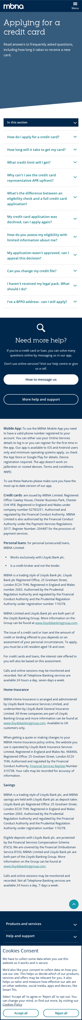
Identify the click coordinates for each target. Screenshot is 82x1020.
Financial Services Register (48, 766)
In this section (17, 122)
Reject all (61, 1013)
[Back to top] (74, 904)
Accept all (20, 1013)
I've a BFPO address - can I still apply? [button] (37, 303)
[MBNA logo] (22, 6)
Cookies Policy (12, 1004)
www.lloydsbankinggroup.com (56, 623)
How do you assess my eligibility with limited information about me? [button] (37, 239)
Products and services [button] (33, 925)
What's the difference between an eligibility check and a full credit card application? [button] (37, 200)
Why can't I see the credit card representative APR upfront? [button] (31, 180)
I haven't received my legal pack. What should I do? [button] (38, 288)
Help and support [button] (30, 937)
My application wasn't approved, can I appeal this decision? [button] (38, 257)
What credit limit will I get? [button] (29, 164)
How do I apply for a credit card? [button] (33, 139)
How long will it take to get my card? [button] (36, 151)
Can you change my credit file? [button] (32, 273)
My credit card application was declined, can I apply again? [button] (32, 221)
